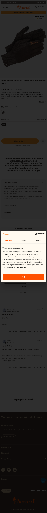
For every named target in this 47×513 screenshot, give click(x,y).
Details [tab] (23, 240)
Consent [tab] (8, 240)
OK (23, 277)
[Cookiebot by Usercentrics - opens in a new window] (34, 234)
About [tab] (38, 240)
